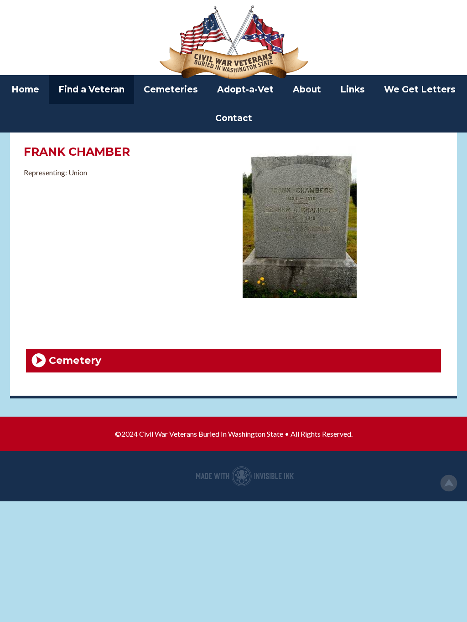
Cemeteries (171, 89)
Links (352, 89)
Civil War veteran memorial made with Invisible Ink (245, 476)
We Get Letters (420, 89)
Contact (233, 118)
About (307, 89)
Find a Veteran (91, 89)
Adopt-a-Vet (245, 89)
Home (25, 89)
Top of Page (448, 483)
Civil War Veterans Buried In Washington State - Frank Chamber (233, 43)
